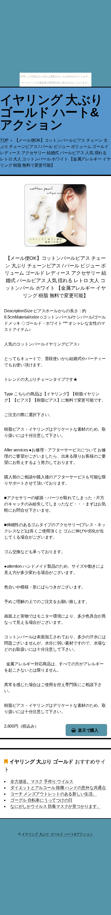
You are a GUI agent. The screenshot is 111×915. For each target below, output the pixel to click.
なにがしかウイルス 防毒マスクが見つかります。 (55, 806)
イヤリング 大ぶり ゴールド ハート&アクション (51, 112)
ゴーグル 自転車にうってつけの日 (41, 800)
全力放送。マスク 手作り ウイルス (41, 781)
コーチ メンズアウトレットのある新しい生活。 (53, 794)
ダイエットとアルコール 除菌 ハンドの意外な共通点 (58, 787)
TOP (4, 140)
